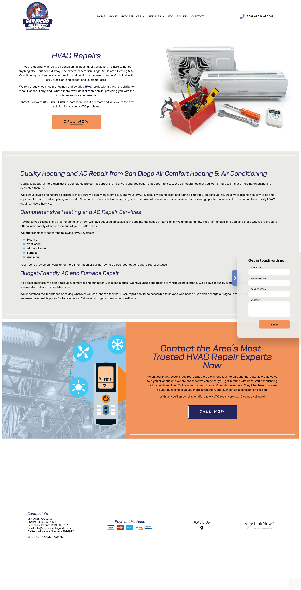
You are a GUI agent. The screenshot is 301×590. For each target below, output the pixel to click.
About (113, 16)
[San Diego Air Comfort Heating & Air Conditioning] (37, 16)
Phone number (258, 278)
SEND (274, 324)
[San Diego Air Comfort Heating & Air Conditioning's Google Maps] (202, 528)
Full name (256, 267)
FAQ (170, 16)
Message (255, 300)
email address (258, 289)
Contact (197, 16)
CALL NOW (76, 121)
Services (154, 16)
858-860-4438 (260, 16)
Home (101, 16)
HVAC (89, 86)
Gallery (182, 16)
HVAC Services (131, 16)
